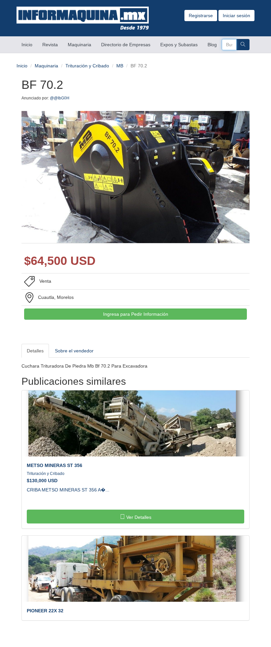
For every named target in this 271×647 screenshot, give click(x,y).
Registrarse (201, 15)
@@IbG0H (60, 98)
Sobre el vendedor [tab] (74, 350)
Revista (50, 44)
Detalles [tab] (35, 350)
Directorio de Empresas (125, 44)
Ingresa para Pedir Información (135, 314)
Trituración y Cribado (87, 65)
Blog (212, 44)
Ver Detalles (138, 517)
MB (119, 65)
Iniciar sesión (236, 15)
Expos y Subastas (179, 44)
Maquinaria (79, 44)
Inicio (29, 44)
